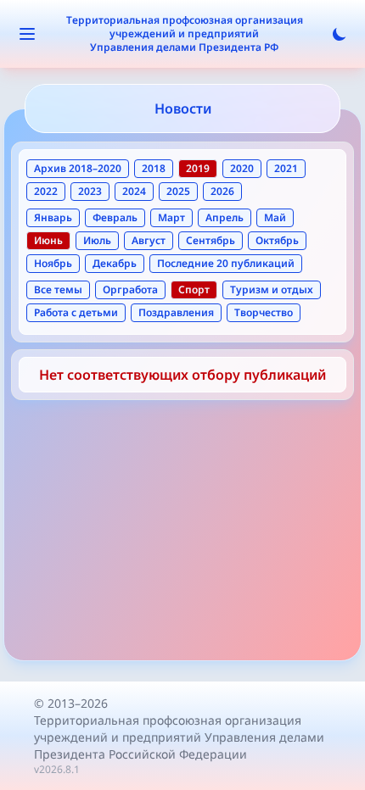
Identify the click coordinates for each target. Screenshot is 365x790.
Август (149, 240)
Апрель (224, 217)
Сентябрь (210, 240)
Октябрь (277, 240)
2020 (242, 168)
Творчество (263, 312)
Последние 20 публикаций (226, 263)
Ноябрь (53, 263)
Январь (53, 217)
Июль (97, 240)
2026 (222, 191)
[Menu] (27, 34)
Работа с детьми (76, 312)
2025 (178, 191)
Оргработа (130, 289)
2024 (134, 191)
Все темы (58, 289)
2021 (286, 168)
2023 (90, 191)
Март (171, 217)
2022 (46, 191)
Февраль (115, 217)
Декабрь (115, 263)
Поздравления (176, 312)
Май (275, 217)
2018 (154, 168)
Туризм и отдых (271, 289)
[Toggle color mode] (339, 33)
